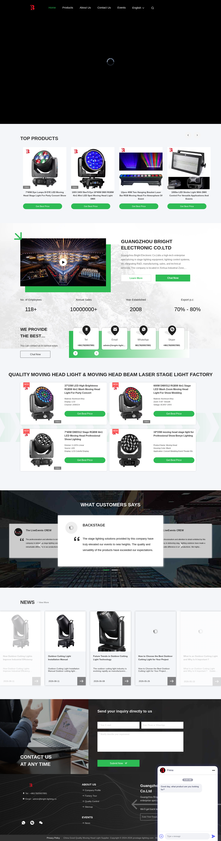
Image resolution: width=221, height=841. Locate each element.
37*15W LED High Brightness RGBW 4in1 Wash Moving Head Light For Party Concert (82, 389)
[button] (188, 135)
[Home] (32, 7)
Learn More (136, 278)
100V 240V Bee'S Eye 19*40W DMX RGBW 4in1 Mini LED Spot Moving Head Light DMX (92, 195)
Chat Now (35, 354)
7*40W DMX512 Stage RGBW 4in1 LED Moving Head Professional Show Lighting (83, 436)
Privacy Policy (53, 838)
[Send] (213, 836)
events (121, 7)
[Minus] (213, 770)
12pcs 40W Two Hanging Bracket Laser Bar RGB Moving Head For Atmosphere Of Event (140, 195)
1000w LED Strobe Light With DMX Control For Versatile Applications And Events (188, 195)
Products (67, 7)
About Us (85, 7)
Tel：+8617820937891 (36, 793)
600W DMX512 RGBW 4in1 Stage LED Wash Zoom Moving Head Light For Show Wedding (172, 389)
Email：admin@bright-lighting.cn (41, 799)
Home (52, 7)
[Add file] (161, 836)
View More (44, 602)
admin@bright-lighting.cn (116, 345)
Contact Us (104, 7)
